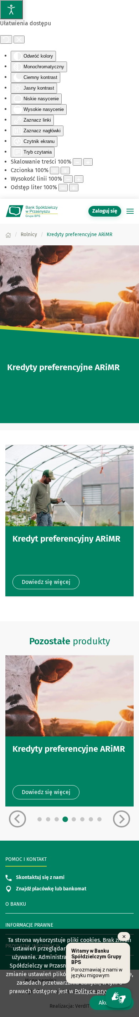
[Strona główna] (8, 234)
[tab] (39, 819)
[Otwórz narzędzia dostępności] (11, 9)
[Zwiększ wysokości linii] (78, 179)
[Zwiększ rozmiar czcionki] (65, 170)
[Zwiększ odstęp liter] (73, 187)
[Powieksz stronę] (88, 162)
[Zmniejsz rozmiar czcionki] (54, 170)
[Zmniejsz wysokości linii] (68, 179)
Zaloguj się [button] (104, 211)
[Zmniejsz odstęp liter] (63, 187)
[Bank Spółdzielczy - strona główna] (32, 211)
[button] (130, 211)
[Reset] (6, 39)
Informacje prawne (29, 925)
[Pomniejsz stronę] (77, 162)
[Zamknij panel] (19, 39)
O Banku (15, 904)
